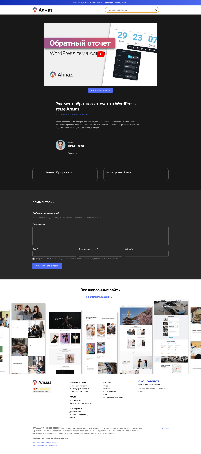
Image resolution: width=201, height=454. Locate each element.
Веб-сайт (129, 249)
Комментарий (38, 224)
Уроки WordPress (62, 115)
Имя (35, 249)
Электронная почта (88, 249)
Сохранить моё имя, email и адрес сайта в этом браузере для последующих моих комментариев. (77, 258)
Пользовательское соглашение (44, 445)
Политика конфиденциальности (44, 442)
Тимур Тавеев (76, 145)
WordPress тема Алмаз (80, 115)
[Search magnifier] (156, 10)
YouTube (165, 429)
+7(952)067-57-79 (148, 381)
